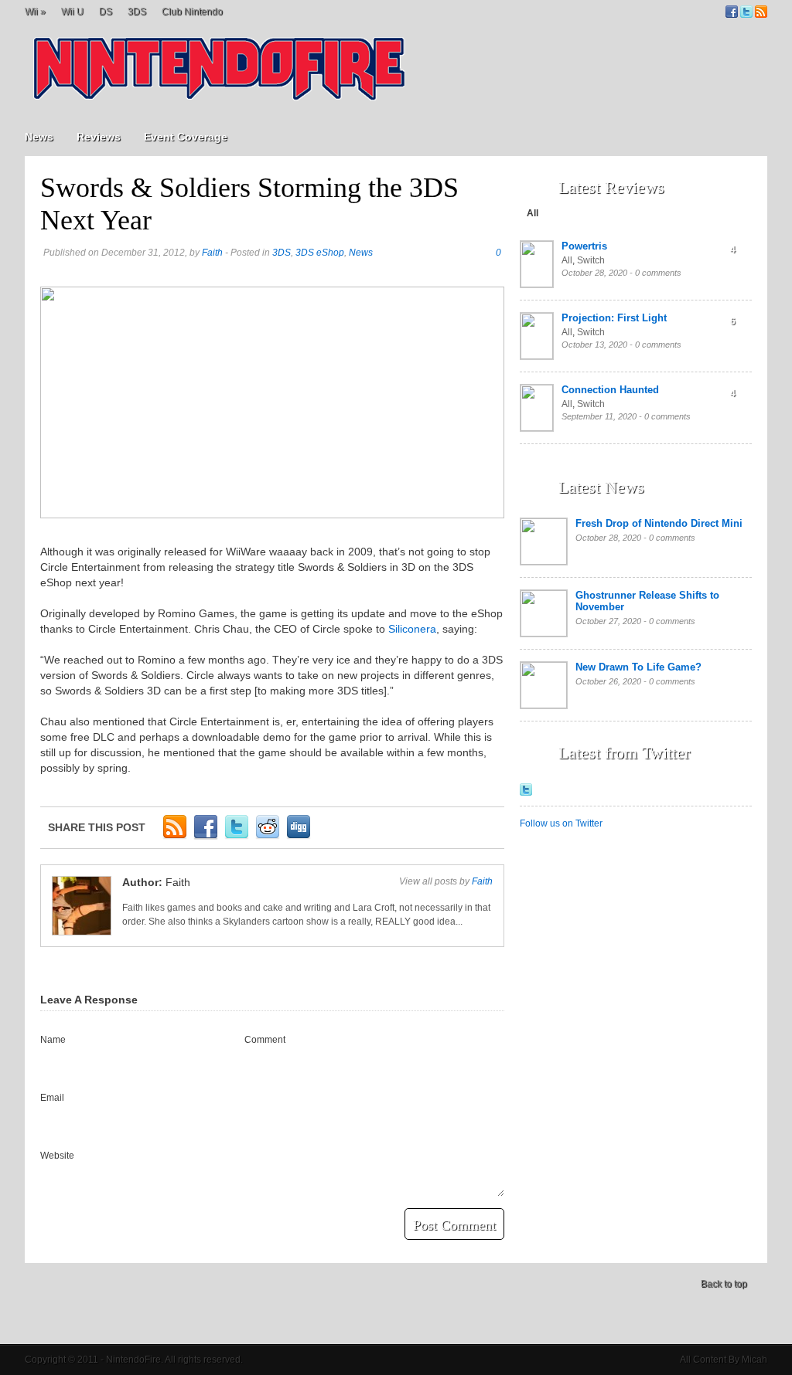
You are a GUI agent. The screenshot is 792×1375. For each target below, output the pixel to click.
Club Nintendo (192, 11)
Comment (264, 1039)
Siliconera (412, 629)
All (532, 213)
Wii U (72, 11)
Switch (591, 260)
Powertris (584, 246)
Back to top (724, 1283)
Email (52, 1097)
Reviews (99, 137)
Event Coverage (185, 137)
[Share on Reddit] (267, 836)
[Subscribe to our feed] (761, 14)
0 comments (658, 272)
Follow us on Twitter (561, 823)
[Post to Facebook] (205, 836)
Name (53, 1039)
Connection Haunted (610, 390)
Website (57, 1155)
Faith (212, 252)
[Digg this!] (298, 836)
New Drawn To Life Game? (638, 667)
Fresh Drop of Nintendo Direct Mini (658, 523)
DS (105, 11)
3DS (137, 11)
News (39, 137)
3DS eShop (319, 252)
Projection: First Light (614, 318)
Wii (35, 11)
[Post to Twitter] (236, 836)
